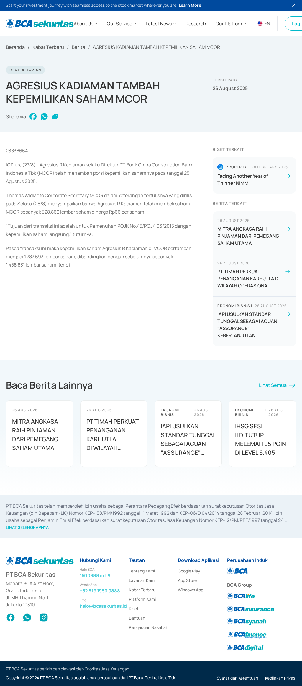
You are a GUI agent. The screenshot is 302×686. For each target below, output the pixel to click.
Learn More (190, 5)
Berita (78, 47)
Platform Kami (142, 599)
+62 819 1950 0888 (100, 590)
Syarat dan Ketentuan (237, 678)
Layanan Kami (142, 580)
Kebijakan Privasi (280, 678)
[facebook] (33, 116)
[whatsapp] (44, 116)
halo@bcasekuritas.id (103, 606)
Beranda (15, 47)
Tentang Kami (142, 571)
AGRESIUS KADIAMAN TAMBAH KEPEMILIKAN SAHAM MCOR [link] (156, 47)
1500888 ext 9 (95, 575)
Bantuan (137, 618)
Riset (134, 608)
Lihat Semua (273, 385)
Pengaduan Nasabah (148, 627)
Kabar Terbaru (48, 47)
